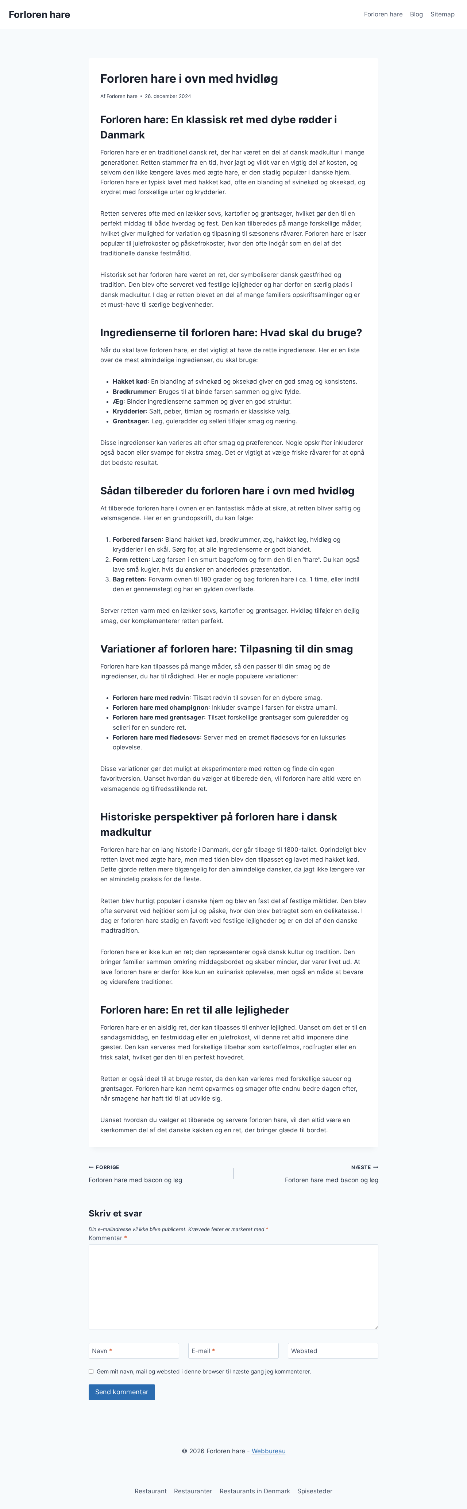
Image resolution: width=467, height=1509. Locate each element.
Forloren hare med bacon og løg (135, 1174)
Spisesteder (314, 1491)
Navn (102, 1351)
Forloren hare (383, 14)
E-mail (203, 1351)
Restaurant (151, 1491)
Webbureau (269, 1451)
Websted (304, 1351)
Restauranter (193, 1491)
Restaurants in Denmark (255, 1491)
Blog (416, 14)
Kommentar (108, 1238)
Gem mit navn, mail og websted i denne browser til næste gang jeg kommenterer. (204, 1371)
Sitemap (443, 14)
